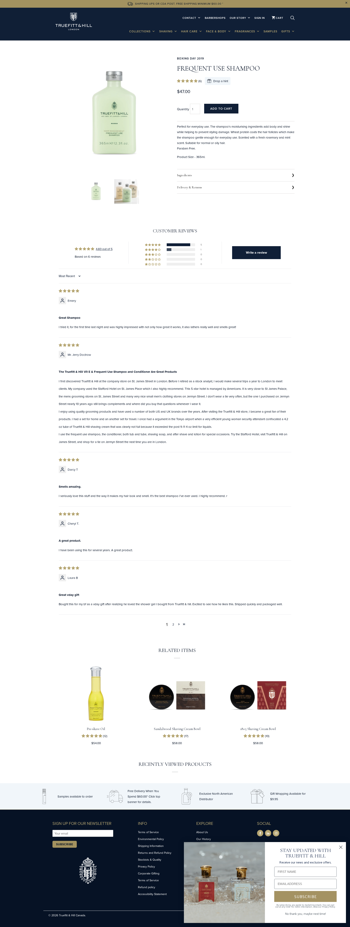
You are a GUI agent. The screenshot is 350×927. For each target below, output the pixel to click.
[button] (187, 81)
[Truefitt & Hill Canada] (73, 22)
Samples (270, 31)
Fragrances (245, 31)
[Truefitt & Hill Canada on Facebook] (260, 833)
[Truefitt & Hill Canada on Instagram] (276, 833)
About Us (202, 832)
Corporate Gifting (148, 873)
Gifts (286, 31)
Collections (140, 31)
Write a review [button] (256, 252)
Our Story (238, 18)
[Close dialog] (340, 847)
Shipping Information (151, 846)
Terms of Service (148, 832)
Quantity (183, 109)
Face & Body (216, 31)
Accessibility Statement (152, 894)
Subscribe (64, 844)
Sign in (259, 18)
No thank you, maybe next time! (305, 913)
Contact (189, 18)
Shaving (166, 31)
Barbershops (215, 18)
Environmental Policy (151, 839)
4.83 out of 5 (104, 249)
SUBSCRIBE (305, 896)
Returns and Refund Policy (154, 853)
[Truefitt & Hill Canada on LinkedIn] (268, 833)
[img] (69, 291)
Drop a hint (220, 81)
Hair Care (189, 31)
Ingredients (184, 175)
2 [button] (173, 624)
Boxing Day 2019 (190, 58)
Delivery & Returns (189, 187)
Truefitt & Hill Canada (72, 915)
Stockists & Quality (149, 860)
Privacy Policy (146, 866)
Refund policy (146, 887)
